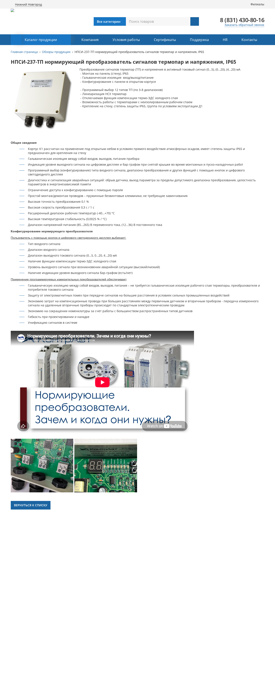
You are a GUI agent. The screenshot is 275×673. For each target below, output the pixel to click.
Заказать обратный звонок (244, 25)
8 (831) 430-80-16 (242, 20)
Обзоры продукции (56, 52)
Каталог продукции (41, 39)
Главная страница (24, 52)
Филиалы (257, 4)
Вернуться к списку (30, 505)
